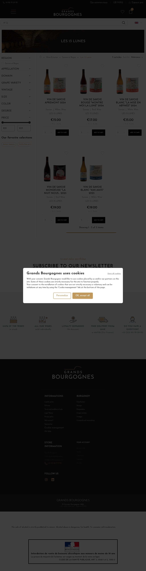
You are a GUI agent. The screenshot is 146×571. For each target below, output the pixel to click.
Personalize (62, 296)
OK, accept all (83, 296)
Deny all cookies (114, 273)
